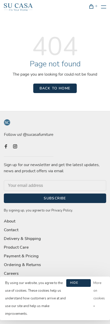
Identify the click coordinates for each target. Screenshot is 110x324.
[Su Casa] (7, 122)
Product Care (16, 247)
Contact (11, 230)
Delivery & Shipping (22, 238)
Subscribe (55, 198)
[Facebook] (6, 147)
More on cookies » (99, 294)
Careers (11, 273)
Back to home (55, 88)
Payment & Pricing (21, 256)
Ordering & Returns (22, 265)
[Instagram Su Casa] (15, 147)
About (9, 221)
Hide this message (78, 284)
